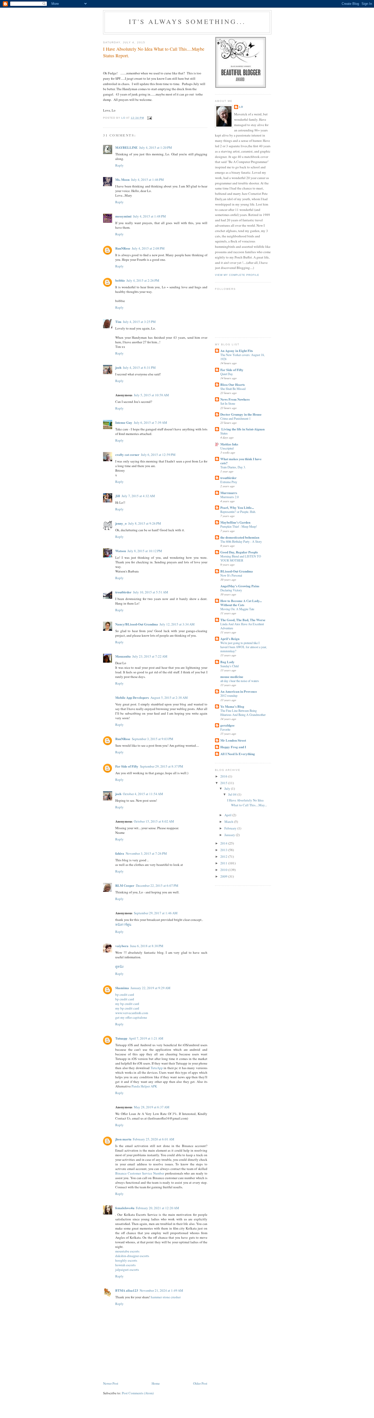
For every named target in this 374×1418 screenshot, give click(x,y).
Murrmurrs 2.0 (229, 497)
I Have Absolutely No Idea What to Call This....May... (247, 803)
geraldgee (227, 725)
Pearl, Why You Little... (237, 507)
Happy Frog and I (233, 746)
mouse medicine (231, 676)
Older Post (200, 1383)
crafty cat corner (127, 454)
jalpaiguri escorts (127, 1269)
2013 (224, 850)
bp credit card (124, 994)
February (230, 828)
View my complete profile (237, 275)
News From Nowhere (235, 399)
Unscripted (227, 448)
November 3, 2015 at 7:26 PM (146, 853)
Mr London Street (233, 740)
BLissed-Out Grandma (236, 571)
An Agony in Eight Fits (236, 350)
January (230, 835)
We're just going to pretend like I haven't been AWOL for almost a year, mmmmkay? (243, 647)
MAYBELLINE (126, 147)
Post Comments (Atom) (138, 1393)
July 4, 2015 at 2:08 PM (148, 248)
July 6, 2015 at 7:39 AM (150, 422)
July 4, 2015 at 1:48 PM (149, 216)
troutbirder (123, 592)
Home (156, 1383)
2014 (224, 843)
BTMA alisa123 (126, 1290)
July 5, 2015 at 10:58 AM (151, 395)
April (228, 815)
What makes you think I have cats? (241, 460)
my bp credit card (127, 1003)
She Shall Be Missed (233, 389)
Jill (117, 495)
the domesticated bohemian (239, 537)
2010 (224, 869)
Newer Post (110, 1383)
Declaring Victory (231, 590)
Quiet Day (226, 374)
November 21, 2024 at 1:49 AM (161, 1290)
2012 (224, 856)
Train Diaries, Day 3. (233, 467)
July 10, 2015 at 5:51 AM (150, 592)
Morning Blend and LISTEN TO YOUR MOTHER (240, 558)
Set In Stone (227, 403)
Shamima (122, 987)
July (227, 788)
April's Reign (229, 638)
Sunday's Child (229, 666)
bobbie (120, 280)
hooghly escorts (126, 1260)
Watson (120, 550)
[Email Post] (149, 117)
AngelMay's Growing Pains (239, 585)
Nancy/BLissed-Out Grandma (136, 624)
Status (224, 433)
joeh (118, 367)
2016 (224, 776)
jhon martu (123, 1139)
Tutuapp (121, 1038)
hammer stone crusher (166, 1297)
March (229, 821)
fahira (119, 853)
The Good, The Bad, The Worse (242, 619)
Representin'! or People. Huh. (238, 512)
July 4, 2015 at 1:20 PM (155, 147)
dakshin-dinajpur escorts (132, 1255)
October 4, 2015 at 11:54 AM (143, 794)
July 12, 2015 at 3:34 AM (177, 624)
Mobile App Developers (132, 697)
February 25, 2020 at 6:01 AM (153, 1139)
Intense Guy (123, 422)
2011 (224, 863)
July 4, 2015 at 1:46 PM (147, 179)
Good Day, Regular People (239, 552)
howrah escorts (125, 1265)
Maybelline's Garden (235, 522)
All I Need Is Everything (237, 753)
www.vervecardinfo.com (131, 1013)
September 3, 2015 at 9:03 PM (152, 739)
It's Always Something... (187, 21)
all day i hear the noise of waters (239, 681)
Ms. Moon (122, 179)
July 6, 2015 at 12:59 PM (158, 454)
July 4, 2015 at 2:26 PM (142, 280)
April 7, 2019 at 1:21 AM (146, 1038)
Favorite (225, 729)
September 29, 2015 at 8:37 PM (161, 766)
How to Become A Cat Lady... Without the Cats (241, 602)
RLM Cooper (124, 885)
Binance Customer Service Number (139, 1173)
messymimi (123, 216)
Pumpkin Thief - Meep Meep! (238, 526)
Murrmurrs (228, 492)
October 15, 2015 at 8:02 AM (154, 821)
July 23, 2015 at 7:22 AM (149, 656)
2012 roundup (228, 695)
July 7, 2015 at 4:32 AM (138, 496)
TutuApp (157, 1068)
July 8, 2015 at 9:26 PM (144, 523)
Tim (118, 321)
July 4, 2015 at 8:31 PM (139, 367)
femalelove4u (124, 1207)
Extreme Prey (228, 482)
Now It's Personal (231, 575)
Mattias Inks (229, 444)
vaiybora (121, 945)
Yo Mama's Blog (232, 706)
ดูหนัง (119, 966)
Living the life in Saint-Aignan (242, 429)
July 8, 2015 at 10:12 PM (144, 551)
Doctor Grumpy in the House (241, 414)
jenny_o (121, 523)
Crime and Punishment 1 (235, 418)
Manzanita (123, 656)
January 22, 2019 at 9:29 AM (150, 988)
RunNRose (122, 248)
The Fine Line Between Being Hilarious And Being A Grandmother (243, 712)
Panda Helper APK (144, 1086)
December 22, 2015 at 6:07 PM (157, 885)
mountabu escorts (127, 1251)
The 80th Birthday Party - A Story (241, 541)
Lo (241, 106)
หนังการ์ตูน (123, 924)
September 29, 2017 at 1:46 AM (156, 913)
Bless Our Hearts (232, 384)
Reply (119, 165)
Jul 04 (232, 794)
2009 (224, 876)
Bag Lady (227, 661)
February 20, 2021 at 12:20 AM (157, 1208)
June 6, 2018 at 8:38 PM (146, 946)
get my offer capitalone (131, 1017)
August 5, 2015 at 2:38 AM (169, 697)
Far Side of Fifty (126, 766)
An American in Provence (238, 691)
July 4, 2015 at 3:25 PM (139, 321)
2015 (224, 783)
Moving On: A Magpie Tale (237, 609)
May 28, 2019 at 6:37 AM (151, 1107)
